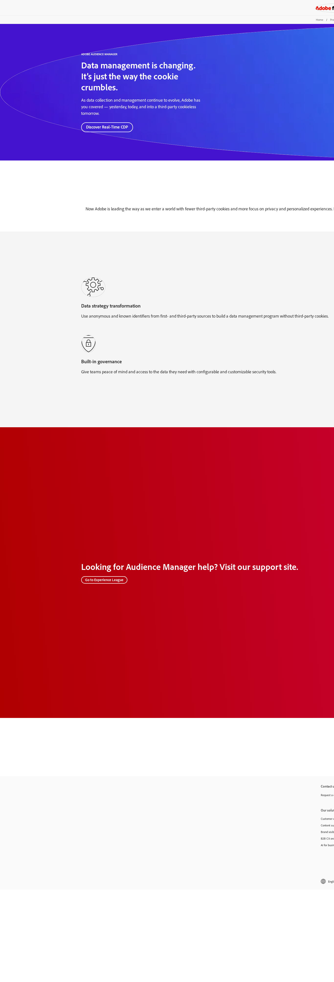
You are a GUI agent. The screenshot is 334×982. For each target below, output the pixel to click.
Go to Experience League (104, 579)
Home (319, 19)
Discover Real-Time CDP (107, 126)
